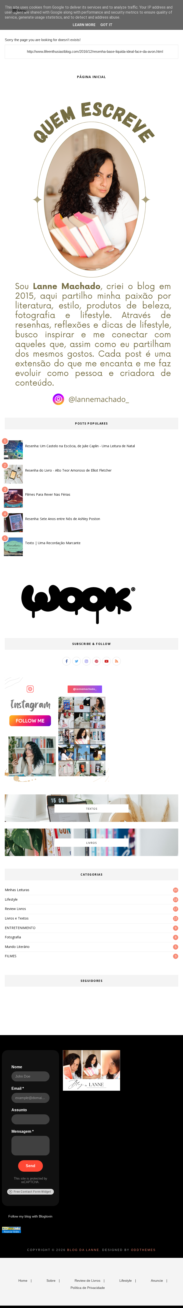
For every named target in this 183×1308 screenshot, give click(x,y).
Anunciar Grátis (11, 1232)
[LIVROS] (91, 855)
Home (22, 1280)
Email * (17, 1088)
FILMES (10, 956)
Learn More (84, 25)
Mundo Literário (17, 946)
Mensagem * (22, 1131)
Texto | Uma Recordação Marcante (53, 543)
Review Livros (15, 908)
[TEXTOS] (91, 821)
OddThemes (143, 1250)
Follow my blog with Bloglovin (30, 1216)
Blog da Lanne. (84, 1250)
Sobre (51, 1280)
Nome (16, 1067)
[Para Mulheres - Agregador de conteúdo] (11, 1229)
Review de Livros (87, 1280)
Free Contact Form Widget (32, 1191)
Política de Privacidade (88, 1288)
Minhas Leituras (17, 890)
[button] (19, 11)
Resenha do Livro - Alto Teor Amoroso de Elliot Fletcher (68, 470)
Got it (106, 25)
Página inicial (91, 76)
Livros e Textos (17, 918)
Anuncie (157, 1280)
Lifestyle (11, 899)
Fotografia (13, 937)
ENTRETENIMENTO (20, 927)
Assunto (19, 1110)
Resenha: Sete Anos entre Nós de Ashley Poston (62, 518)
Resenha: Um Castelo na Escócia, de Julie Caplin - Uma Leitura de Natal (80, 446)
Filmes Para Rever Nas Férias (47, 494)
